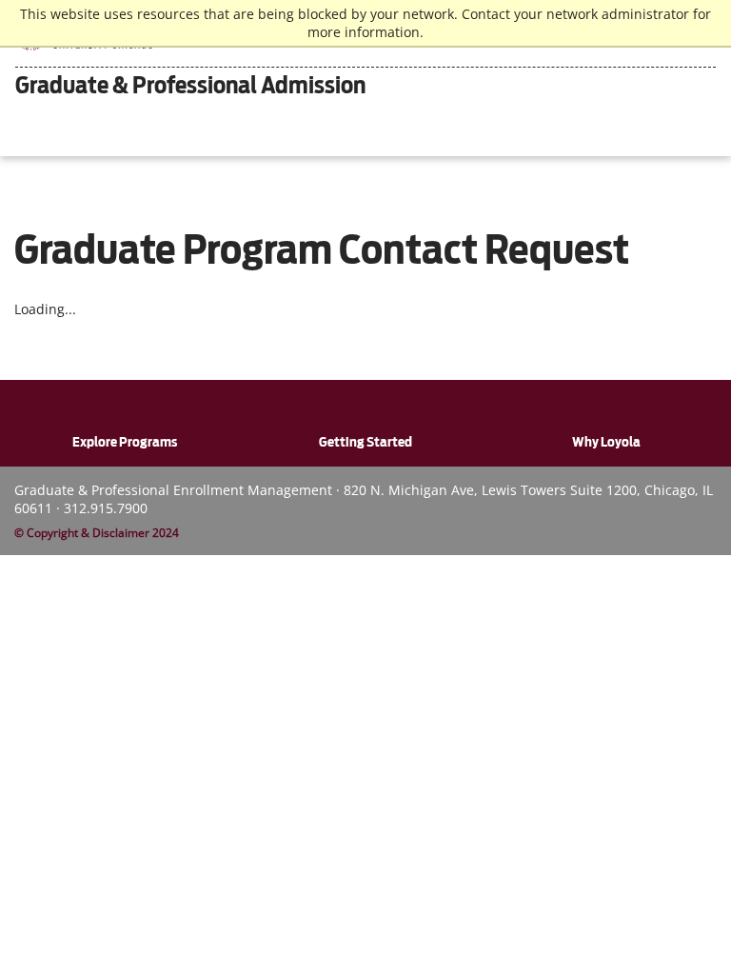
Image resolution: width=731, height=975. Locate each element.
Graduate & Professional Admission (190, 85)
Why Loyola (606, 441)
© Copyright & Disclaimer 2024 (96, 533)
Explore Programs (124, 441)
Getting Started (365, 441)
